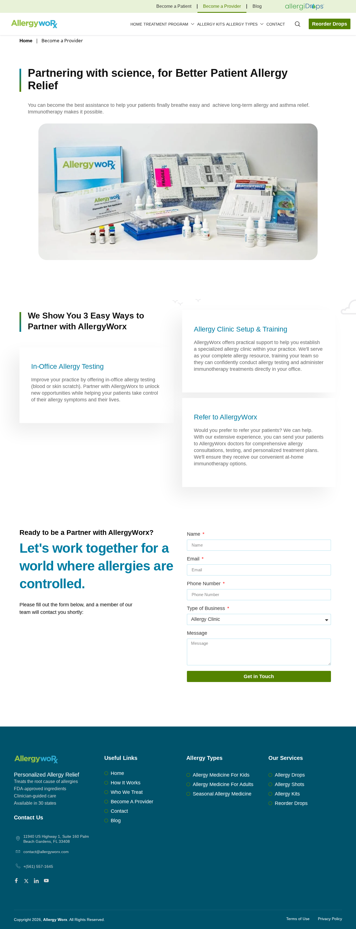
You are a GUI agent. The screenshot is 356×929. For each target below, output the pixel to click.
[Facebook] (17, 881)
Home (136, 24)
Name (194, 534)
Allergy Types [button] (242, 24)
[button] (297, 24)
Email (194, 559)
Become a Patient (173, 6)
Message (197, 633)
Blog (257, 6)
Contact (275, 24)
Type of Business (206, 608)
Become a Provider (222, 6)
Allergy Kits (211, 24)
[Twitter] (27, 881)
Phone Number (204, 583)
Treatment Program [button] (166, 24)
